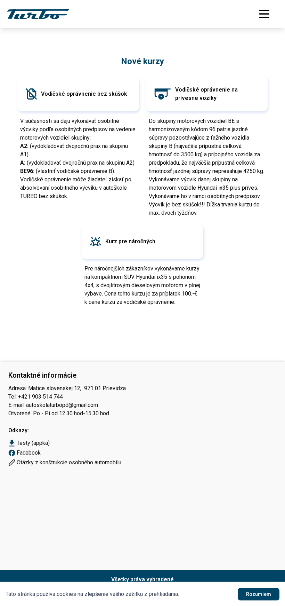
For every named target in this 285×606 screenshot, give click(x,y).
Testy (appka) (33, 443)
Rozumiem (258, 594)
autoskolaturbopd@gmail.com (62, 405)
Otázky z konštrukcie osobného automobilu (69, 462)
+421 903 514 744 (40, 396)
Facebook (29, 452)
